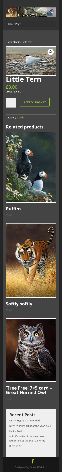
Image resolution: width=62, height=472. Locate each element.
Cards (17, 41)
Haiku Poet (15, 431)
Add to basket (34, 102)
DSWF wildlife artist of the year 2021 (30, 426)
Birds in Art (15, 446)
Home (9, 41)
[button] (51, 52)
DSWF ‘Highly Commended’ (24, 420)
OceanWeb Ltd (38, 467)
